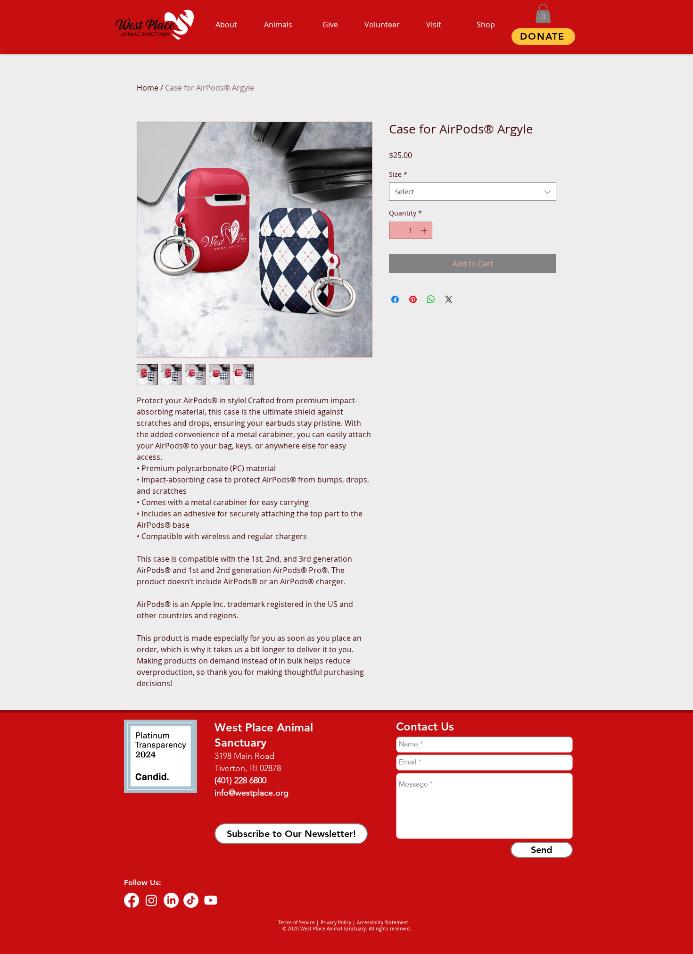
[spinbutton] (410, 230)
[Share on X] (448, 299)
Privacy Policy (336, 923)
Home (147, 88)
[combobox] (472, 192)
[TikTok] (190, 900)
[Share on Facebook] (395, 299)
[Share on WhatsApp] (431, 299)
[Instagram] (151, 900)
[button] (543, 13)
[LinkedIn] (171, 900)
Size (398, 174)
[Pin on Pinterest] (413, 299)
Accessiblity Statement (382, 923)
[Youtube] (210, 900)
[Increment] (425, 230)
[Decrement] (396, 230)
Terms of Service (296, 923)
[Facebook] (131, 900)
